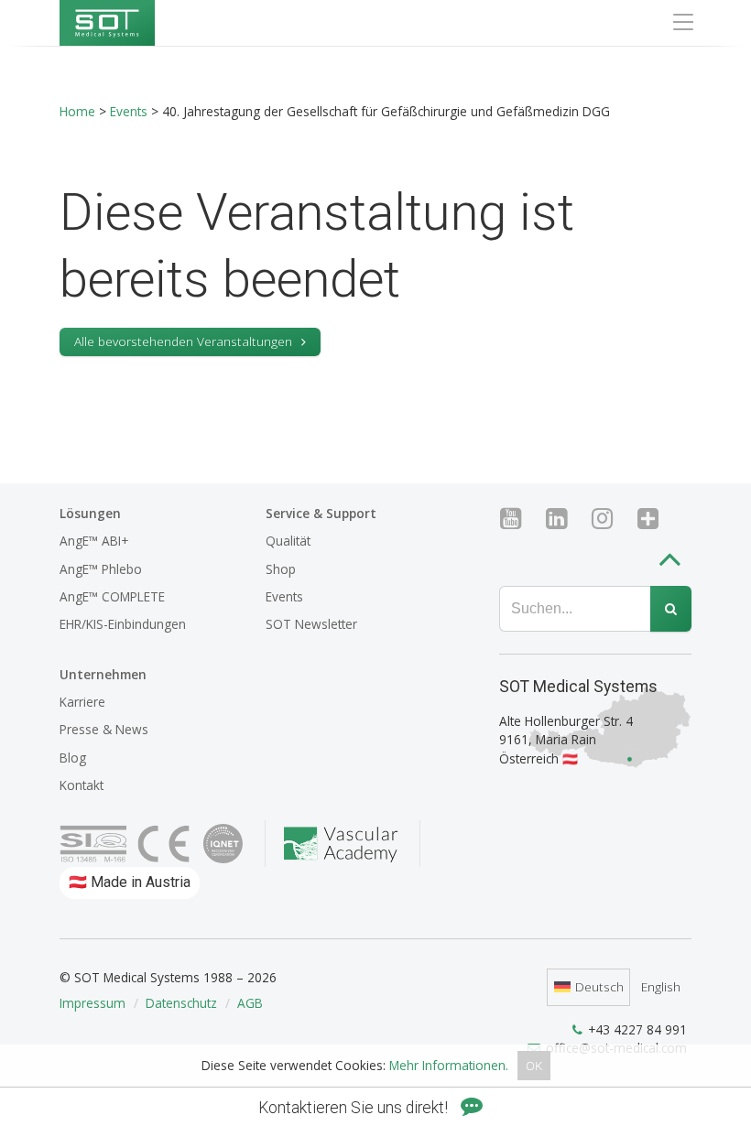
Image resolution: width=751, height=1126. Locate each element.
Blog (73, 757)
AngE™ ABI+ (94, 540)
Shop (281, 569)
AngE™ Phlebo (101, 569)
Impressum (92, 1003)
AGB (250, 1003)
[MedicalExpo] (655, 518)
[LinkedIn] (563, 518)
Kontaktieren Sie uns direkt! (355, 1108)
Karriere (82, 701)
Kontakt (81, 785)
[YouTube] (518, 518)
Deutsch (599, 986)
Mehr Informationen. (448, 1065)
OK (534, 1065)
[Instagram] (609, 518)
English (660, 986)
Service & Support (321, 513)
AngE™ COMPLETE (112, 596)
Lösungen (90, 513)
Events (128, 111)
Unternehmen (103, 674)
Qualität (288, 540)
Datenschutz (181, 1003)
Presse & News (104, 729)
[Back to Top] (674, 562)
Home (77, 111)
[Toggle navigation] (683, 22)
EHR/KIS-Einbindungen (123, 624)
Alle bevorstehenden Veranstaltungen (183, 341)
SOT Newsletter (311, 624)
